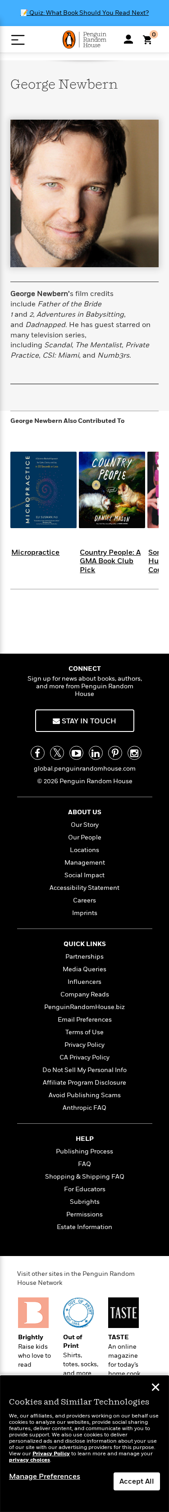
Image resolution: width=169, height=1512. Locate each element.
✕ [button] (155, 1388)
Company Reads (84, 994)
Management (84, 862)
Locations (84, 850)
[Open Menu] (18, 40)
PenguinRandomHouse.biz (84, 1007)
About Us (84, 812)
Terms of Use (84, 1032)
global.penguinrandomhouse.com (85, 768)
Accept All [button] (136, 1481)
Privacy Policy (84, 1045)
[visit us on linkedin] (96, 753)
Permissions (84, 1214)
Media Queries (84, 969)
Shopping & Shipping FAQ (84, 1176)
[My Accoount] (128, 39)
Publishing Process (84, 1151)
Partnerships (84, 956)
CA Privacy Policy (84, 1057)
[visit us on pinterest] (115, 753)
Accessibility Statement (84, 888)
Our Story (85, 825)
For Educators (84, 1189)
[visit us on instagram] (135, 753)
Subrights (85, 1202)
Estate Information (84, 1227)
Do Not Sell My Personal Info (84, 1070)
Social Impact (84, 875)
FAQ (84, 1164)
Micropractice (35, 552)
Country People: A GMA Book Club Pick (110, 560)
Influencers (84, 982)
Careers (84, 900)
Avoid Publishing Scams (85, 1095)
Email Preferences (85, 1019)
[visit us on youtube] (76, 753)
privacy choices (29, 1460)
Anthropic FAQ (84, 1108)
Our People (84, 837)
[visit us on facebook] (38, 753)
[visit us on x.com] (57, 753)
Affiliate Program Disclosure (84, 1082)
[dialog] (84, 1444)
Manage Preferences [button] (44, 1476)
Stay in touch (88, 721)
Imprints (84, 913)
